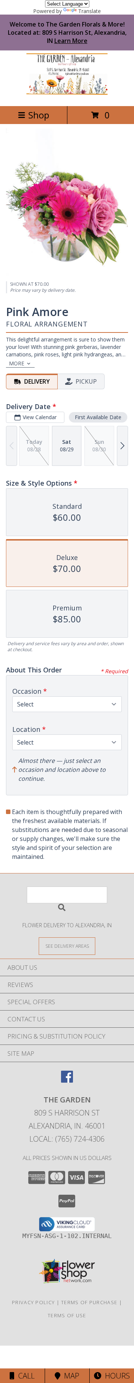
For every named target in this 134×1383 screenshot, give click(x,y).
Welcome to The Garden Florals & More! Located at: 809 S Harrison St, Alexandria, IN (67, 32)
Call (25, 1376)
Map (69, 1376)
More (16, 363)
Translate (89, 11)
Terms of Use (67, 1315)
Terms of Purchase (89, 1302)
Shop (38, 115)
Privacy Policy (33, 1302)
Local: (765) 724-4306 (67, 1139)
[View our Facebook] (67, 1080)
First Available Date (98, 417)
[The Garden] (67, 95)
